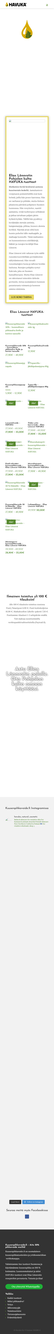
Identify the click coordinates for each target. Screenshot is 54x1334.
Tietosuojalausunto (16, 1314)
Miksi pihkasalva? (15, 1301)
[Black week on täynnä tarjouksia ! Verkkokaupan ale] (27, 1040)
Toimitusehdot (14, 1311)
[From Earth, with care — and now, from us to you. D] (27, 1161)
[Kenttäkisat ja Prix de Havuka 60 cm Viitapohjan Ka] (27, 846)
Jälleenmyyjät (13, 1308)
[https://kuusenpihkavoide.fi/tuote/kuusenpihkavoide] (27, 1015)
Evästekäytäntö (14, 1317)
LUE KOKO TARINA (21, 297)
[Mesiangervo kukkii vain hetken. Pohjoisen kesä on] (27, 876)
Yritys (10, 1304)
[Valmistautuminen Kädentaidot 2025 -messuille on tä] (27, 1067)
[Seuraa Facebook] (27, 1217)
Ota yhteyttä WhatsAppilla (26, 1286)
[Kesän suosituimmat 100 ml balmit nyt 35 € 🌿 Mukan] (27, 905)
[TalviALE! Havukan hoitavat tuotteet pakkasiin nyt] (27, 934)
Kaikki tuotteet (14, 1298)
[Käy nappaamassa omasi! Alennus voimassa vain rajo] (27, 1186)
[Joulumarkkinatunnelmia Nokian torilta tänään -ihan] (27, 959)
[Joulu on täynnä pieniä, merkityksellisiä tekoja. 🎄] (27, 987)
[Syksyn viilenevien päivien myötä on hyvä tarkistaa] (27, 1115)
